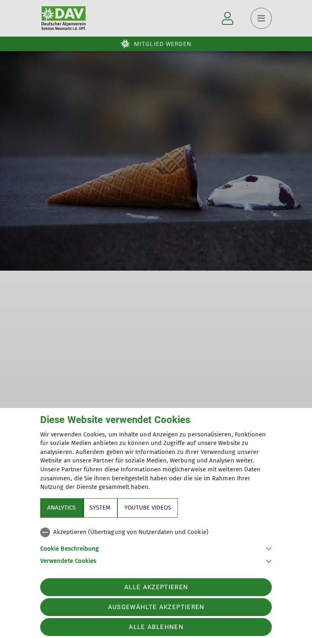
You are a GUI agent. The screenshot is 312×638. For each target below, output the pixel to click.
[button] (156, 548)
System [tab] (99, 507)
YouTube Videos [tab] (147, 507)
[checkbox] (156, 532)
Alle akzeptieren (156, 587)
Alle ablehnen (156, 627)
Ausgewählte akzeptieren (156, 607)
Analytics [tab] (61, 507)
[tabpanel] (156, 545)
